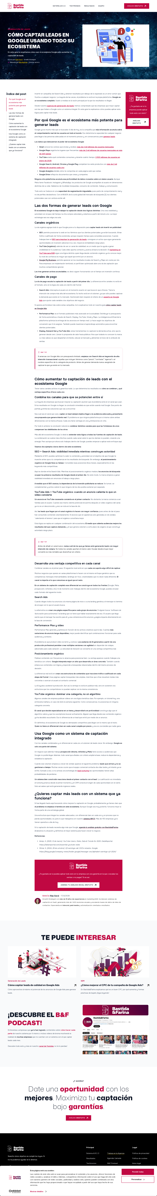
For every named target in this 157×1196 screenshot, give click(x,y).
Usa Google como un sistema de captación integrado (17, 137)
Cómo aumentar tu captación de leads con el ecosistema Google (18, 126)
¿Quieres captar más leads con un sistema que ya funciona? (17, 147)
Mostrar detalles (36, 1191)
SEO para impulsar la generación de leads (69, 239)
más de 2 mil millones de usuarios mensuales (95, 147)
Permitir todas (138, 1172)
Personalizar (136, 1179)
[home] (16, 6)
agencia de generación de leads (60, 106)
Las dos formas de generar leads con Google (16, 116)
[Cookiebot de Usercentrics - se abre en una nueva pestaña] (15, 1191)
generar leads (109, 136)
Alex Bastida (23, 62)
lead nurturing (83, 771)
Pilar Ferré (19, 60)
